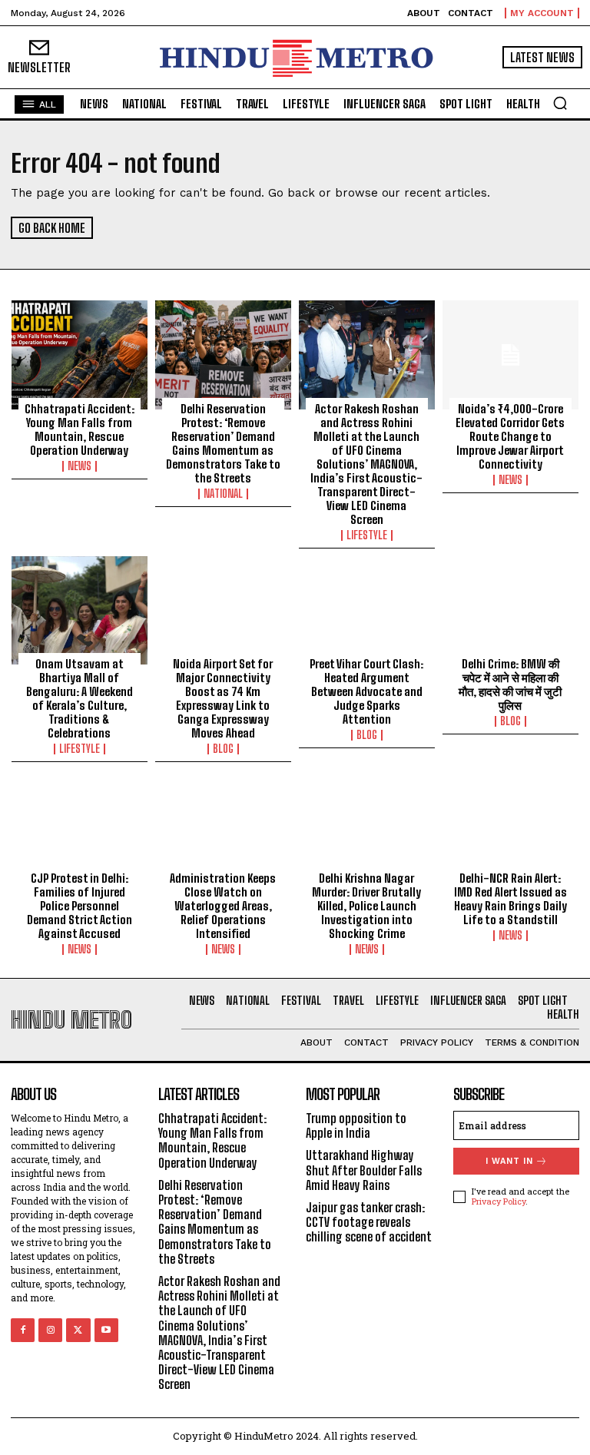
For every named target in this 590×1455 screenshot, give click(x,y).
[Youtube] (106, 1330)
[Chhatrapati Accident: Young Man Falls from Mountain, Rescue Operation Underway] (80, 354)
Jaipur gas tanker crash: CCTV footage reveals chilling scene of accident (369, 1222)
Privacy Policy (498, 1201)
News (79, 466)
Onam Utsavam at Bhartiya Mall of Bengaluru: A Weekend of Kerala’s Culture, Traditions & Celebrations (79, 698)
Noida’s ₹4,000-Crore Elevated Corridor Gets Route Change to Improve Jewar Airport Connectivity (510, 436)
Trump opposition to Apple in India (356, 1125)
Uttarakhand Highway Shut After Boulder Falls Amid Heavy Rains (364, 1170)
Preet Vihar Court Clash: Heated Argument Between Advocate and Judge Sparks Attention (366, 691)
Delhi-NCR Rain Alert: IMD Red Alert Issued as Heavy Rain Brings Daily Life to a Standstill (510, 898)
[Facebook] (23, 1330)
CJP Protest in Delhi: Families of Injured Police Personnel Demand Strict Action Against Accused (79, 905)
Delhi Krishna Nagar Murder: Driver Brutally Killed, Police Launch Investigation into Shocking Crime (366, 905)
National (223, 494)
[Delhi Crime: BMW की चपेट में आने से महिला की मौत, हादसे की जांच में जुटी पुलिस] (510, 610)
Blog (223, 749)
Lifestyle (366, 535)
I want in (509, 1161)
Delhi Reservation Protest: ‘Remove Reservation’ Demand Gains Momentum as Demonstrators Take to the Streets (223, 443)
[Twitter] (78, 1330)
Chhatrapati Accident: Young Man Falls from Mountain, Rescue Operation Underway (79, 429)
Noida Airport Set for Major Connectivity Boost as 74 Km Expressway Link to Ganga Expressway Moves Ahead (223, 698)
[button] (560, 103)
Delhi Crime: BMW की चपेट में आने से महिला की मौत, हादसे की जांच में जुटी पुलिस (510, 684)
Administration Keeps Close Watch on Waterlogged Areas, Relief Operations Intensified (223, 905)
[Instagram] (50, 1330)
